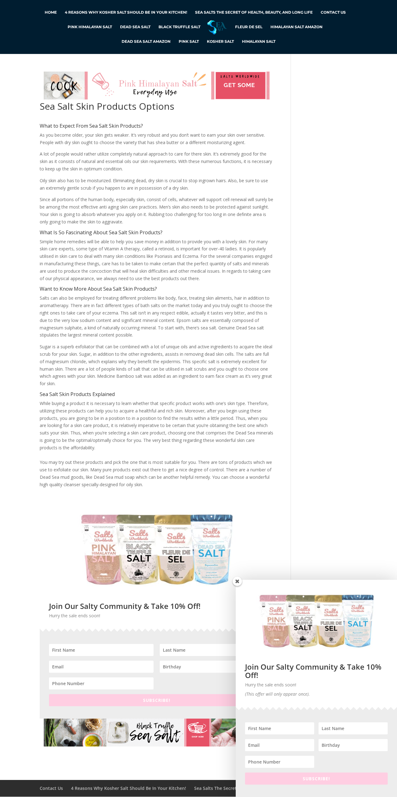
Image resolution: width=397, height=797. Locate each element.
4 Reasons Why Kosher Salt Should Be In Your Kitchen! (126, 12)
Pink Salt (189, 41)
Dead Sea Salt (135, 27)
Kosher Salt (220, 41)
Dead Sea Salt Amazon (146, 41)
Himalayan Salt (258, 41)
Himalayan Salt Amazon (296, 27)
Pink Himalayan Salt (90, 27)
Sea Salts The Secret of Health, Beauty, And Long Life (254, 12)
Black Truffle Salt (179, 27)
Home (51, 12)
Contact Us (333, 12)
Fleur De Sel (248, 27)
